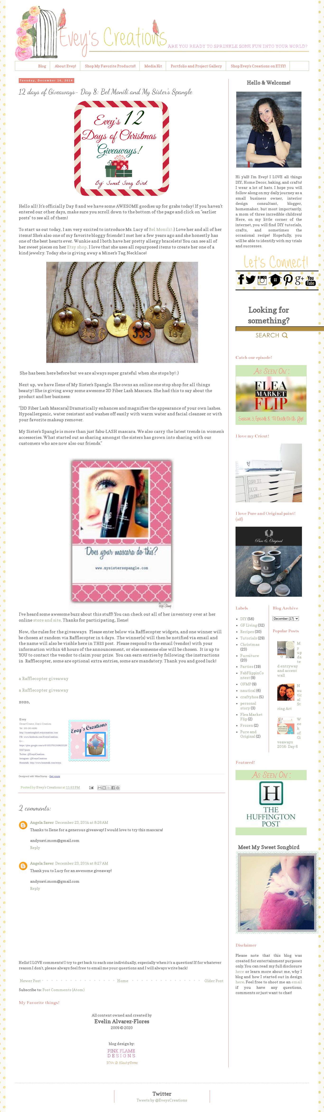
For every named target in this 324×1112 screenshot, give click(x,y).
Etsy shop (77, 246)
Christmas (249, 644)
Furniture (249, 655)
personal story (248, 705)
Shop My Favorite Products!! (110, 66)
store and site (47, 620)
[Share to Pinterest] (117, 787)
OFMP (245, 684)
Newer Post (30, 980)
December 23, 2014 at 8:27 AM (81, 863)
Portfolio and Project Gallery (196, 66)
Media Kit (153, 66)
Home (122, 980)
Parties (246, 666)
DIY (243, 618)
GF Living (248, 625)
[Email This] (99, 787)
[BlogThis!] (104, 787)
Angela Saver (42, 822)
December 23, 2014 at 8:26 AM (81, 822)
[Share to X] (108, 787)
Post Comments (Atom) (63, 989)
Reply (35, 847)
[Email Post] (91, 787)
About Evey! (65, 66)
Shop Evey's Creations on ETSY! (258, 66)
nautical (247, 690)
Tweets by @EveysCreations (162, 1100)
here (240, 971)
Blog (42, 66)
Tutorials (248, 638)
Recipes (247, 631)
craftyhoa (249, 696)
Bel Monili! (160, 229)
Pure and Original (248, 734)
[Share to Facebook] (113, 787)
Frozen (246, 725)
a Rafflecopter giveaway (44, 678)
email (297, 982)
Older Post (213, 980)
